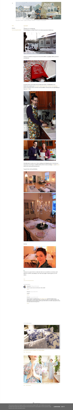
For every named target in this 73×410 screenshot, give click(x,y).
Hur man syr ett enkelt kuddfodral (34, 350)
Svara (28, 289)
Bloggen (18, 20)
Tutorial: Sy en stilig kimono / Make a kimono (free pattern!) (41, 383)
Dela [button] (13, 25)
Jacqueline (29, 286)
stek (53, 164)
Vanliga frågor (27, 20)
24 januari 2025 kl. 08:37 (34, 297)
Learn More (57, 406)
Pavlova (57, 164)
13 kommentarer (28, 385)
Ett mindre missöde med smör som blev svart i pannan (46, 86)
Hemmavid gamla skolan (16, 29)
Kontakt (34, 20)
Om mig (22, 20)
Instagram (43, 20)
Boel (28, 88)
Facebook (38, 20)
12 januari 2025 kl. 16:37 (34, 291)
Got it (63, 406)
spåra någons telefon (43, 298)
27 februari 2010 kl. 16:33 (35, 286)
